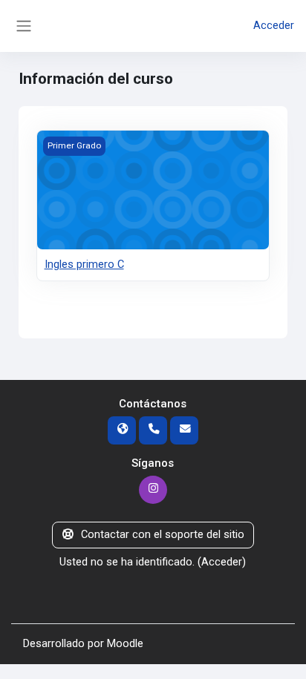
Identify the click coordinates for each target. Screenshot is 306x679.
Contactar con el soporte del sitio (162, 534)
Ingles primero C (84, 264)
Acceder (273, 25)
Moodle (125, 643)
